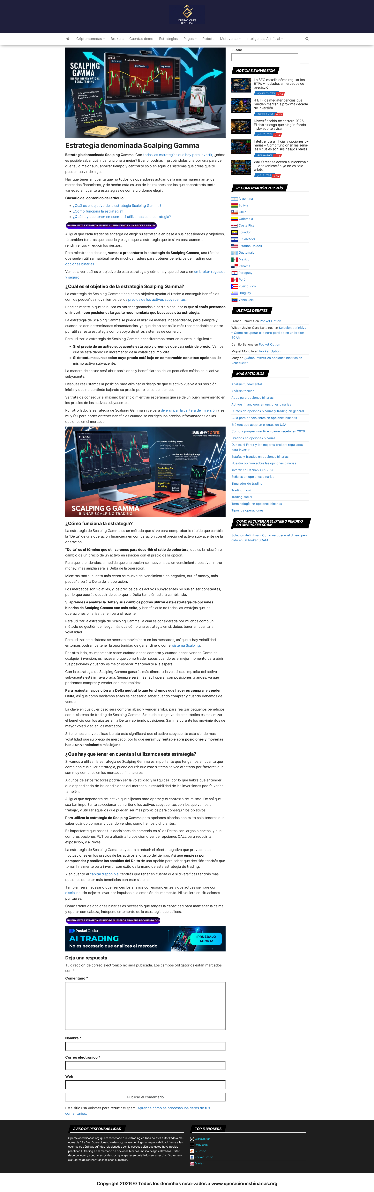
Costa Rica (246, 225)
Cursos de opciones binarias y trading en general (267, 411)
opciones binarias (79, 264)
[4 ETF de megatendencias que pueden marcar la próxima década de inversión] (241, 105)
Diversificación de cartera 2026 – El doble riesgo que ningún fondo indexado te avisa (280, 125)
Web (69, 1076)
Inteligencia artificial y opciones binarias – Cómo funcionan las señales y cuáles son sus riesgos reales (281, 145)
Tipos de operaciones (247, 510)
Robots (208, 39)
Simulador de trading (246, 483)
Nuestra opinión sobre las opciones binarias (263, 463)
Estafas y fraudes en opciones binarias (259, 456)
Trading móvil (241, 490)
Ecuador (244, 232)
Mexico (244, 259)
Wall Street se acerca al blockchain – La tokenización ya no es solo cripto (281, 166)
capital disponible (104, 874)
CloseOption (202, 1138)
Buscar (236, 50)
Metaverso (229, 39)
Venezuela (246, 300)
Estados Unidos (250, 246)
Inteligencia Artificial (263, 39)
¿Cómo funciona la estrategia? (98, 211)
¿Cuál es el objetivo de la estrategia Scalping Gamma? (117, 206)
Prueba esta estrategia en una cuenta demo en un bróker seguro (111, 225)
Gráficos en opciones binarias (253, 438)
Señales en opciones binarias (252, 477)
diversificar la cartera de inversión (189, 410)
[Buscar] (304, 58)
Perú (241, 279)
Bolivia (243, 205)
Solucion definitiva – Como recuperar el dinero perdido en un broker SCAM (268, 332)
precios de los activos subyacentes (157, 299)
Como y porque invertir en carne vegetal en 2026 (268, 431)
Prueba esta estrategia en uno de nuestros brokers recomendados (113, 920)
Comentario (76, 978)
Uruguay (244, 293)
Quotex (199, 1163)
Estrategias (168, 39)
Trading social (241, 497)
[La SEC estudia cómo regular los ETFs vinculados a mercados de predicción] (241, 85)
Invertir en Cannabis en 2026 (252, 470)
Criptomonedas (89, 39)
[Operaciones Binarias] (67, 39)
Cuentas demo (141, 39)
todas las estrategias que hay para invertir (177, 155)
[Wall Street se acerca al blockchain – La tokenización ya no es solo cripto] (241, 167)
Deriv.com (201, 1144)
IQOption (200, 1151)
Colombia (245, 219)
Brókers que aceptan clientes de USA (258, 425)
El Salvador (246, 239)
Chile (242, 212)
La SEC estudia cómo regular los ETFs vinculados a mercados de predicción (279, 84)
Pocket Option (270, 321)
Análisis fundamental (246, 384)
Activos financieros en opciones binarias (261, 404)
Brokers (117, 39)
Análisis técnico (242, 391)
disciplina (72, 893)
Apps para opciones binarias (252, 397)
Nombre (73, 1038)
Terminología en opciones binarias (256, 504)
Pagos (189, 39)
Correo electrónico (82, 1057)
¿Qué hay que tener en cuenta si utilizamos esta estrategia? (122, 217)
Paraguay (245, 273)
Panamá (244, 266)
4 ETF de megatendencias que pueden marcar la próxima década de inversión (281, 104)
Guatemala (246, 252)
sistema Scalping (186, 645)
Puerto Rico (247, 286)
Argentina (245, 198)
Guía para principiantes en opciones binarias (264, 418)
